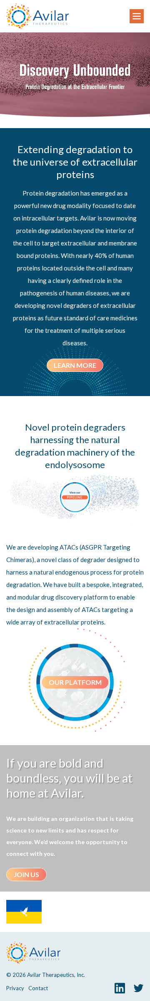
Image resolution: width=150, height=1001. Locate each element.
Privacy (15, 988)
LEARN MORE (75, 365)
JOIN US (26, 874)
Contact (38, 988)
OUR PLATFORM (75, 682)
